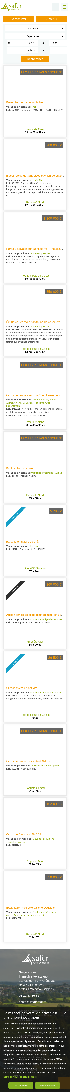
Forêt (33, 106)
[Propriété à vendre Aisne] (35, 376)
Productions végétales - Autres (46, 472)
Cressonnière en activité (21, 688)
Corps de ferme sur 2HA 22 (23, 834)
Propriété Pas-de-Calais (35, 275)
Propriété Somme (35, 568)
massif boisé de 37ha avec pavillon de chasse (35, 175)
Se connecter (19, 19)
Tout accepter (21, 1085)
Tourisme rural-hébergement (45, 765)
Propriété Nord (35, 202)
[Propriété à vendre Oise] (35, 83)
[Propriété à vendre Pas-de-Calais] (35, 230)
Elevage (34, 546)
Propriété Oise (35, 129)
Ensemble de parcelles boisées (26, 102)
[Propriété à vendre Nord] (35, 156)
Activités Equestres (40, 253)
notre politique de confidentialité (20, 1076)
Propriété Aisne (35, 422)
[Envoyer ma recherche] (55, 7)
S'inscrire (51, 19)
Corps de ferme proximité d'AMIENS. (29, 761)
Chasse (43, 180)
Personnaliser (47, 1085)
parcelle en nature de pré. (22, 541)
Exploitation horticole (19, 468)
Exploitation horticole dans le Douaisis (30, 907)
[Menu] (64, 7)
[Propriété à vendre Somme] (35, 742)
